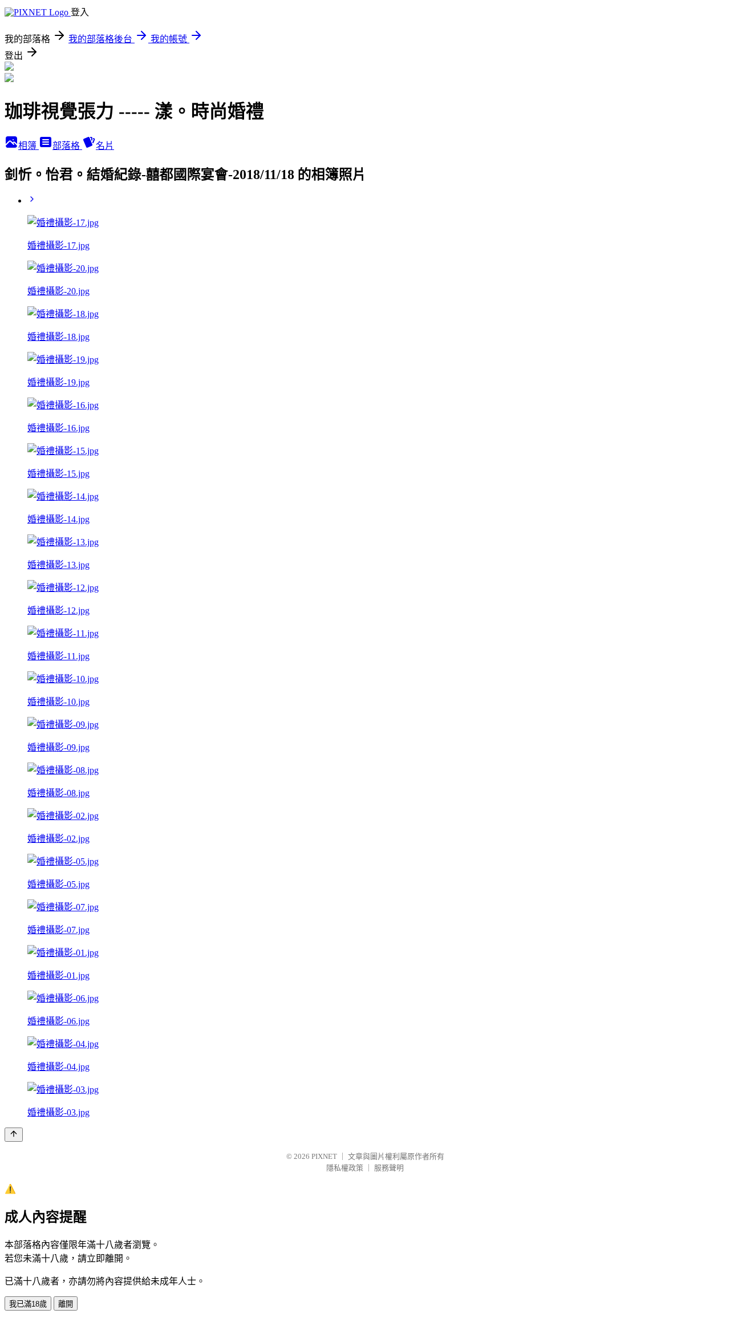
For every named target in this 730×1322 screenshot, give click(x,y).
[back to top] (14, 1135)
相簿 (28, 146)
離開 (65, 1304)
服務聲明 (389, 1167)
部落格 (67, 146)
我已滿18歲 (28, 1304)
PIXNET (324, 1156)
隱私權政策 (344, 1167)
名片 (105, 146)
